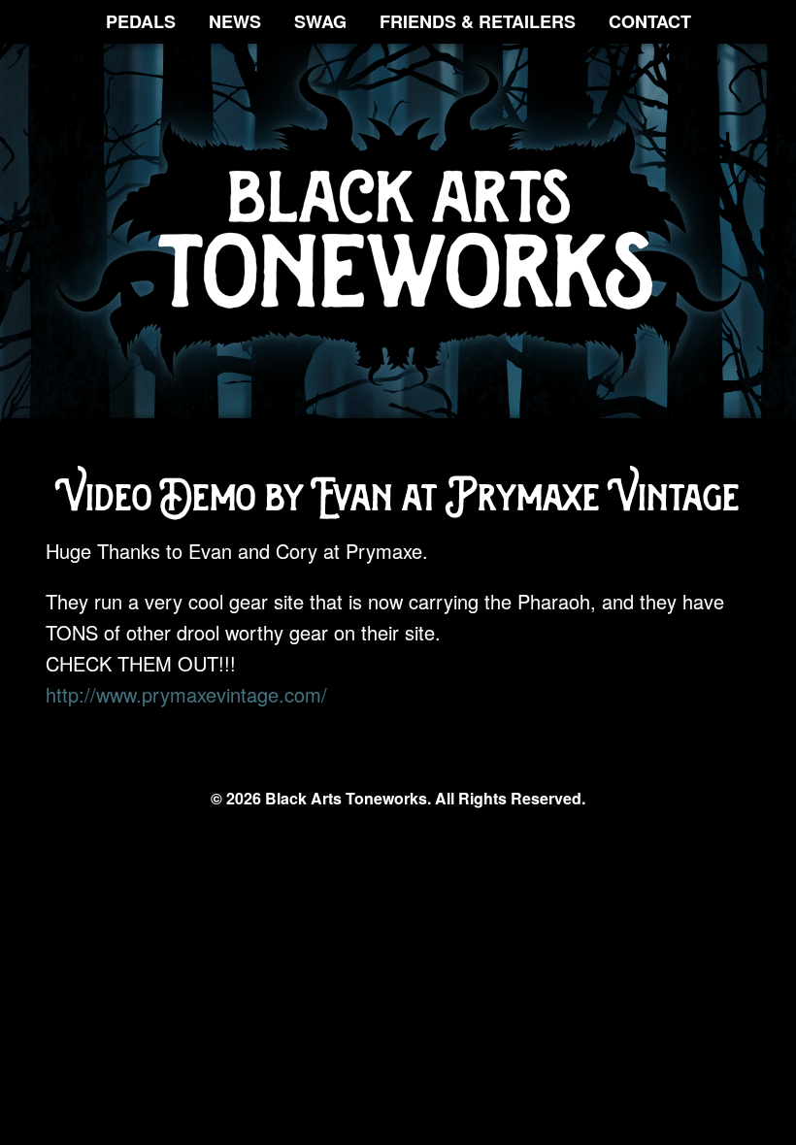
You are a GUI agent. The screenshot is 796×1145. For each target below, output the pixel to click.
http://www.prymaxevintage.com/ (186, 694)
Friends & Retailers (478, 21)
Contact (650, 21)
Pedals (141, 21)
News (235, 21)
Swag (320, 21)
